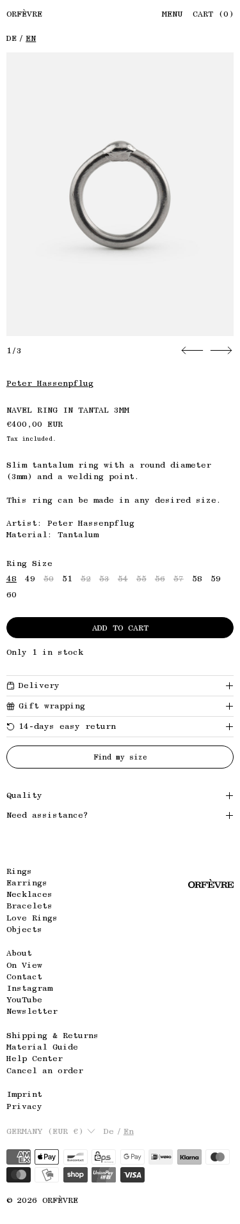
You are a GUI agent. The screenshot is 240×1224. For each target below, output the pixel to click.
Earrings (26, 882)
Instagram (29, 988)
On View (24, 965)
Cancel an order (44, 1070)
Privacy (24, 1106)
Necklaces (29, 894)
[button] (120, 194)
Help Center (34, 1058)
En (31, 38)
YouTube (24, 999)
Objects (24, 929)
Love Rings (32, 917)
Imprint (24, 1094)
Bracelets (29, 905)
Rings (19, 871)
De (11, 38)
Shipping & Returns (52, 1035)
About (19, 953)
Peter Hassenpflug (49, 383)
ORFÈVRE (60, 1200)
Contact (24, 976)
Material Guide (42, 1047)
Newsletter (32, 1011)
